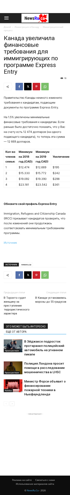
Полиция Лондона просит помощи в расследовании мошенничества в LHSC (44, 368)
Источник (10, 242)
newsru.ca (26, 264)
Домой (7, 27)
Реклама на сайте (22, 480)
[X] (28, 86)
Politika (8, 390)
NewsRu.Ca (33, 490)
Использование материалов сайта (35, 483)
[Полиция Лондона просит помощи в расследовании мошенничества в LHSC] (13, 367)
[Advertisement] (35, 6)
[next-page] (12, 403)
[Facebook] (19, 86)
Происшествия (12, 350)
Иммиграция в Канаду (27, 27)
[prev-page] (6, 403)
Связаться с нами (45, 480)
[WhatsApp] (45, 86)
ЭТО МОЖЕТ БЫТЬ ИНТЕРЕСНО (26, 326)
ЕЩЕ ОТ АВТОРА (16, 331)
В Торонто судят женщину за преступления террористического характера (16, 305)
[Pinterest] (36, 86)
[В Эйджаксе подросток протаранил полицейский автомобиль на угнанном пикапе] (13, 345)
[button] (6, 18)
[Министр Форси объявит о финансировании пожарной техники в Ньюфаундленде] (13, 385)
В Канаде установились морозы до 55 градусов (50, 299)
